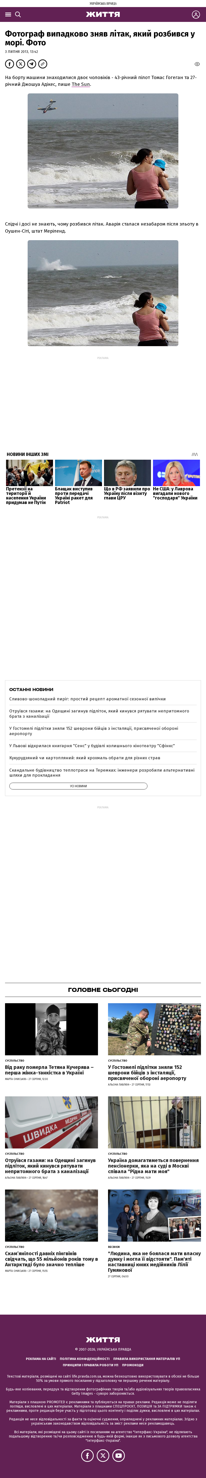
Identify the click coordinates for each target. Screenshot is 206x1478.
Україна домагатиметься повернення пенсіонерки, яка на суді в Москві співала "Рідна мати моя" (153, 1165)
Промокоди (132, 1365)
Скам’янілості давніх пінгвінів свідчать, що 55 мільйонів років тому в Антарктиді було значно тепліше (51, 1259)
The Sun (81, 84)
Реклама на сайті (41, 1359)
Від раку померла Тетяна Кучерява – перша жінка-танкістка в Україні (49, 1070)
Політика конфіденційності (85, 1359)
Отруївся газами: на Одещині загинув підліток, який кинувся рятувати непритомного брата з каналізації (99, 713)
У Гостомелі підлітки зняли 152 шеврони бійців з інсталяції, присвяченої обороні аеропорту (93, 731)
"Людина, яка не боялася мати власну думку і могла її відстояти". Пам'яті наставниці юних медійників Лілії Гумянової (154, 1261)
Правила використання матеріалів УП (146, 1359)
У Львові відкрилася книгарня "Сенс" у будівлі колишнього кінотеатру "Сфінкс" (92, 745)
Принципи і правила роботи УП (90, 1365)
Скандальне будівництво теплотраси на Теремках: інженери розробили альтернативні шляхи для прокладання (101, 773)
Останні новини (31, 689)
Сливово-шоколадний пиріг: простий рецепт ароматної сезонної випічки (87, 699)
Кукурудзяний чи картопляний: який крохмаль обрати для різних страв (84, 758)
